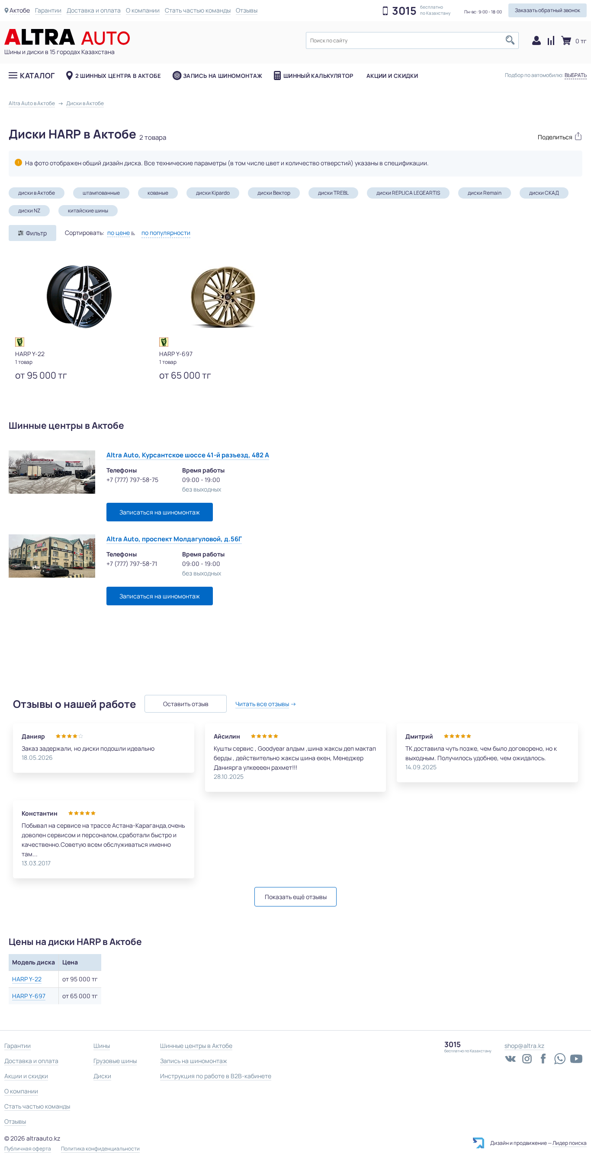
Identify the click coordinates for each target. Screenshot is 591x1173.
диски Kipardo (213, 192)
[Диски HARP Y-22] (79, 296)
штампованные (101, 192)
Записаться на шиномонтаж (159, 512)
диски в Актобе (36, 192)
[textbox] (412, 40)
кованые (158, 192)
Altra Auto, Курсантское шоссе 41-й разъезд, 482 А (187, 455)
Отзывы (246, 10)
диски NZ (29, 210)
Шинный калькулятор (318, 76)
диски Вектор (273, 192)
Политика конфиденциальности (100, 1148)
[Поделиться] (555, 136)
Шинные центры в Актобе (196, 1045)
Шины (101, 1045)
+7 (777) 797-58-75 (132, 480)
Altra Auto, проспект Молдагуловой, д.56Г (174, 538)
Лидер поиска (569, 1143)
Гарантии (48, 10)
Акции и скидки (392, 76)
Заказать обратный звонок (547, 10)
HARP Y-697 (28, 996)
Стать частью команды (198, 10)
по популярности (165, 232)
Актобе (20, 10)
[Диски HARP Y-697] (223, 296)
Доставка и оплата (94, 10)
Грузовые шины (115, 1061)
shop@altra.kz (524, 1045)
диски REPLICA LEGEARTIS (408, 192)
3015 (404, 10)
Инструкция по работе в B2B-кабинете (215, 1076)
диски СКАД (544, 192)
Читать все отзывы (262, 704)
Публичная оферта (27, 1148)
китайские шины (88, 210)
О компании (143, 10)
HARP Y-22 (27, 979)
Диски (102, 1076)
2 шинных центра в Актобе (118, 76)
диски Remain (484, 192)
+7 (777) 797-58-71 (131, 563)
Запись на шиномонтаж (223, 76)
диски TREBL (333, 192)
